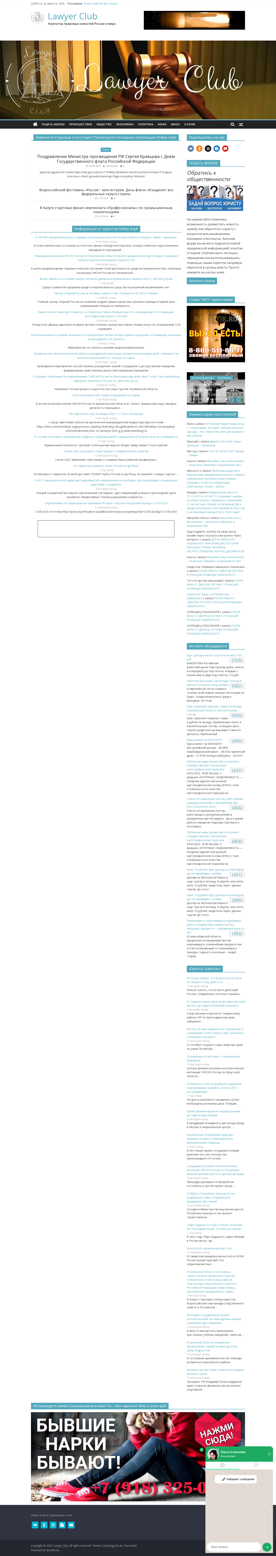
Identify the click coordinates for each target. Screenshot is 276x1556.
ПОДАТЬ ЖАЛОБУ (53, 124)
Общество (104, 124)
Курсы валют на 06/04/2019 (204, 740)
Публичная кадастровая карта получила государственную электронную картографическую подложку (213, 765)
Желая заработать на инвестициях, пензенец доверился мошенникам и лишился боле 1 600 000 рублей (106, 279)
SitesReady (112, 166)
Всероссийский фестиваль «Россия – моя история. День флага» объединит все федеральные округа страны (106, 192)
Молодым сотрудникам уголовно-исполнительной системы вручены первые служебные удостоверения (214, 1319)
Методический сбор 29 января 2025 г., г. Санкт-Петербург (106, 414)
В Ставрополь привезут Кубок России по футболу (106, 466)
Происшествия (80, 124)
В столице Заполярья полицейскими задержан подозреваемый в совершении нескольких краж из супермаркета (106, 436)
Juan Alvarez (217, 399)
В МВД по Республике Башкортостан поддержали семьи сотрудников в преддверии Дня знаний (211, 1197)
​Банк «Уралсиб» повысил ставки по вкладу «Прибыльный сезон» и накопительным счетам (214, 710)
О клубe (189, 124)
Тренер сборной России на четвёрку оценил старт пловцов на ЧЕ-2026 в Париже (106, 293)
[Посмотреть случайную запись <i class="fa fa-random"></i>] (241, 124)
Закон (175, 124)
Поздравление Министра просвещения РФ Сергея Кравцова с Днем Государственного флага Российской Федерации (106, 158)
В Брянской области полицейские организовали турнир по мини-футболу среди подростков (212, 1346)
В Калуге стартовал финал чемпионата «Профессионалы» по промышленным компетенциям (106, 209)
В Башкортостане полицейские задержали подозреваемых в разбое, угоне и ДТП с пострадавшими (214, 1087)
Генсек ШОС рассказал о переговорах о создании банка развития (106, 451)
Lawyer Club (72, 16)
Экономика (124, 124)
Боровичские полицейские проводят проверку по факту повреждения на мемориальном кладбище (210, 1138)
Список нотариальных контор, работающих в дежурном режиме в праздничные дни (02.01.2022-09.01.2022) (215, 802)
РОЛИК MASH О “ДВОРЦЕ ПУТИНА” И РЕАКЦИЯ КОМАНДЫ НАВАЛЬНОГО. (215, 389)
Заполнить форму (202, 281)
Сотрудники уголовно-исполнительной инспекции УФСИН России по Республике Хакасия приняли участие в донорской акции (215, 1170)
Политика (145, 124)
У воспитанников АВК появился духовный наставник (106, 395)
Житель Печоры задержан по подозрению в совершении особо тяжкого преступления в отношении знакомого (215, 1033)
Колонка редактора (203, 378)
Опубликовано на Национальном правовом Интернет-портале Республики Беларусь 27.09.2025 (106, 503)
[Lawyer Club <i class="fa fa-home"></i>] (35, 124)
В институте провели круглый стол (209, 1248)
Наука (162, 124)
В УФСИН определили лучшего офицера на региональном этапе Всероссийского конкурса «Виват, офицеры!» (106, 237)
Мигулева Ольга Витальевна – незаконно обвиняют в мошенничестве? (214, 521)
